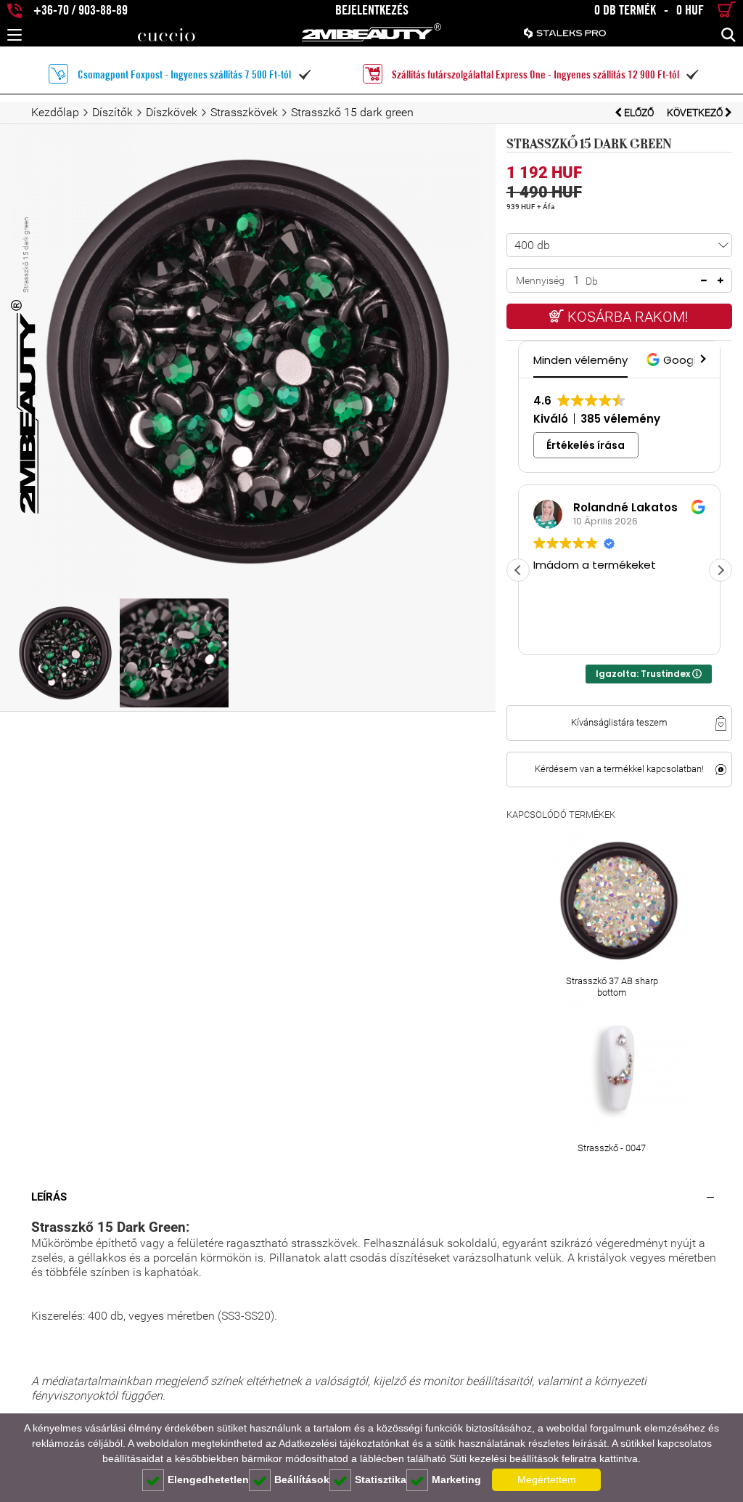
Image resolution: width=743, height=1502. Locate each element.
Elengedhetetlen (208, 1479)
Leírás (49, 1196)
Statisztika (380, 1479)
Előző (639, 112)
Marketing (456, 1479)
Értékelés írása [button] (585, 445)
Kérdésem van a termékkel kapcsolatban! (619, 768)
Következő (696, 112)
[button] (676, 360)
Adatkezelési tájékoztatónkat (344, 1443)
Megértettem (546, 1479)
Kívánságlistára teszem (619, 722)
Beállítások (301, 1479)
